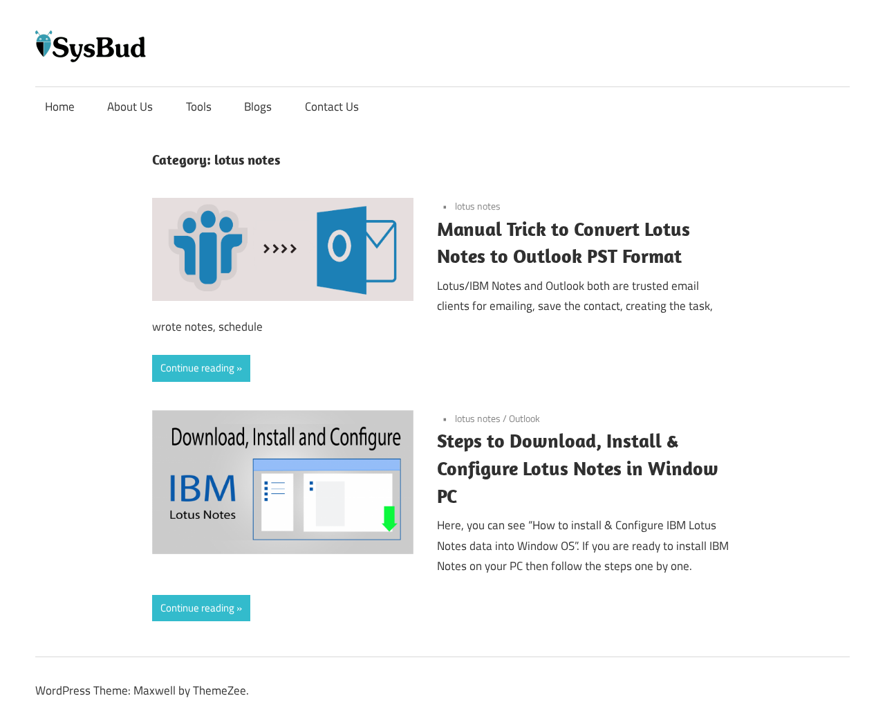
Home (60, 107)
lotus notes (478, 206)
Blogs (258, 107)
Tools (199, 107)
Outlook (524, 418)
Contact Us (332, 107)
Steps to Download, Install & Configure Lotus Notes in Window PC (577, 468)
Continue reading (197, 368)
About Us (130, 107)
